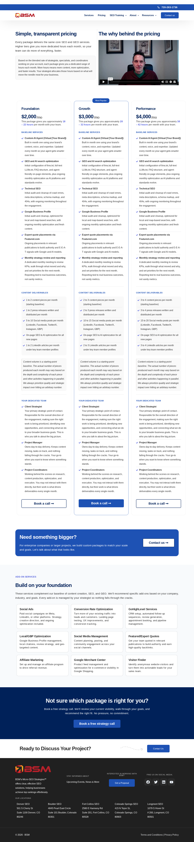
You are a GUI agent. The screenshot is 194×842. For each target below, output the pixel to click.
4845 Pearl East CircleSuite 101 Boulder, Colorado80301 (62, 812)
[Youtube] (171, 782)
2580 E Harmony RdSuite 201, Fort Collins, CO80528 (95, 812)
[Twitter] (155, 782)
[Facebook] (148, 782)
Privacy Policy (171, 835)
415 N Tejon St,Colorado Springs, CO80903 (126, 812)
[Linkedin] (163, 782)
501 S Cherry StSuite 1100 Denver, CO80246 (28, 812)
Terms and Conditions (152, 835)
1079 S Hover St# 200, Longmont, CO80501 (158, 812)
